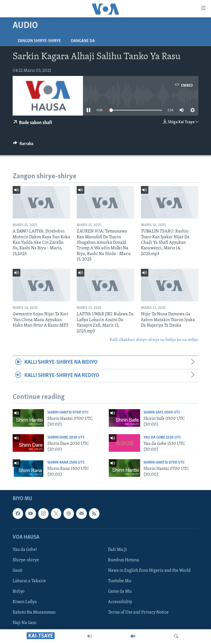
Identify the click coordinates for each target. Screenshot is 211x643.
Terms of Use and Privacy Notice (138, 612)
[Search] (176, 636)
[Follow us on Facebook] (18, 513)
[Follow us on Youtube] (30, 513)
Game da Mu (120, 591)
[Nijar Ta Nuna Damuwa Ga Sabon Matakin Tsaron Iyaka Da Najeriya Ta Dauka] (169, 285)
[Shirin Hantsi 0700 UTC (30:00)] (28, 418)
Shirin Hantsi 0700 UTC (68, 413)
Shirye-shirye (26, 560)
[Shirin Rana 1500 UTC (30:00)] (28, 468)
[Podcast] (68, 513)
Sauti (18, 570)
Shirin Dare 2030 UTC (66, 438)
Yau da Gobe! (25, 550)
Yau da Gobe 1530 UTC (162, 438)
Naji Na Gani (25, 623)
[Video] (133, 636)
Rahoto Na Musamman (34, 612)
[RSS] (94, 513)
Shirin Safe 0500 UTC (162, 413)
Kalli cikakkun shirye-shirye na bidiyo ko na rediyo (154, 340)
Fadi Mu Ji (117, 550)
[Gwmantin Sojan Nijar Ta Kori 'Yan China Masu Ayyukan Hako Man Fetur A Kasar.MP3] (41, 285)
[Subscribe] (81, 513)
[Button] (23, 145)
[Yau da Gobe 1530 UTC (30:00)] (124, 443)
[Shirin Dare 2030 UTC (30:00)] (28, 443)
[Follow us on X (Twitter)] (56, 513)
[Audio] (89, 636)
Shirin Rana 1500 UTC (66, 463)
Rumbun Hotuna (123, 560)
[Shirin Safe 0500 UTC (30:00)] (124, 418)
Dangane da (83, 41)
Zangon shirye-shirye (39, 41)
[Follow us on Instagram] (43, 513)
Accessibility (120, 602)
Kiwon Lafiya (25, 602)
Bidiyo (18, 591)
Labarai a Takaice (29, 581)
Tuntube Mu (119, 581)
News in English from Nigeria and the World (149, 570)
